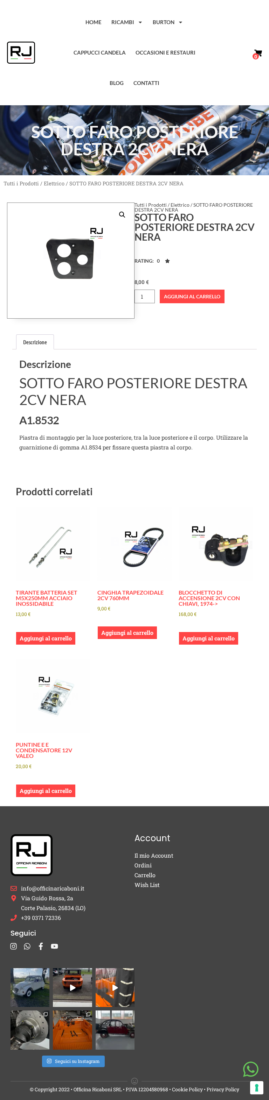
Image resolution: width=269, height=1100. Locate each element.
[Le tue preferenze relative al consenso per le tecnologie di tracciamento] (256, 1087)
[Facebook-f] (40, 946)
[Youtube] (54, 946)
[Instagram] (13, 946)
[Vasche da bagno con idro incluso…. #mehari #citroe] (72, 1029)
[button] (122, 214)
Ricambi (122, 22)
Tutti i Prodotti (21, 183)
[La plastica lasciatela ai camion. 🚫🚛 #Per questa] (115, 987)
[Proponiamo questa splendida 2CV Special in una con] (30, 987)
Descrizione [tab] (35, 342)
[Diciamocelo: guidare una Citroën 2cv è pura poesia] (30, 1029)
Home (93, 22)
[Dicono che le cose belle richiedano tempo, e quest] (72, 987)
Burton (163, 22)
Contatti (146, 83)
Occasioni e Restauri (165, 52)
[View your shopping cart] (258, 53)
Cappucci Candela (100, 52)
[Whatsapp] (27, 946)
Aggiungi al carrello (192, 296)
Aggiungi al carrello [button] (46, 638)
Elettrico (54, 183)
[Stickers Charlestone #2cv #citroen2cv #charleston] (115, 1029)
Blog (117, 83)
